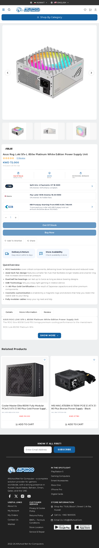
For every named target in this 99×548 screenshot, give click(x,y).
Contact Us (13, 520)
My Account (13, 511)
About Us (12, 506)
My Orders (13, 515)
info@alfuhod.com (72, 520)
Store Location (36, 527)
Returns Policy (36, 515)
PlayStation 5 (57, 471)
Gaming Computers (60, 476)
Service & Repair (37, 532)
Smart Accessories (59, 480)
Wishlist (11, 524)
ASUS (49, 176)
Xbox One (56, 485)
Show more (47, 335)
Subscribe (64, 449)
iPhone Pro (56, 489)
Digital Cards (57, 494)
